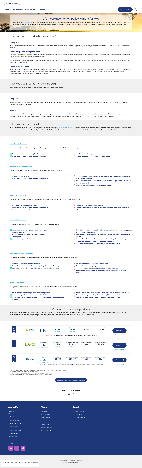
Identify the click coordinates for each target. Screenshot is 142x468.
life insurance (28, 22)
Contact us (11, 443)
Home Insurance (15, 420)
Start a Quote (124, 9)
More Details (31, 465)
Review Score (12, 437)
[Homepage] (12, 4)
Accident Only (45, 424)
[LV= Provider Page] (30, 345)
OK (36, 464)
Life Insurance (14, 427)
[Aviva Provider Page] (30, 360)
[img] (136, 9)
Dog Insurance (45, 414)
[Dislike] (72, 393)
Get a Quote (118, 331)
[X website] (23, 448)
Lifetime (43, 421)
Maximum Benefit (46, 431)
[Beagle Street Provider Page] (30, 330)
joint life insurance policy (65, 128)
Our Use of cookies (79, 418)
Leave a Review (13, 433)
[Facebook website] (16, 448)
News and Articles (13, 440)
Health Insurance (15, 423)
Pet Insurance (45, 411)
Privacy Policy (77, 414)
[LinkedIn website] (10, 448)
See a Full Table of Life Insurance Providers (71, 380)
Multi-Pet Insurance (47, 427)
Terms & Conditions (79, 411)
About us (11, 411)
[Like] (69, 393)
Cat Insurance (45, 418)
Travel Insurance (15, 417)
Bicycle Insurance (15, 430)
